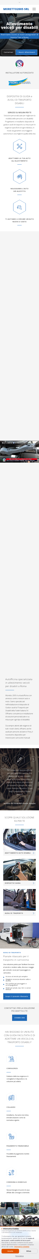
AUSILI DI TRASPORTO (14, 913)
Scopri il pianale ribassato (16, 996)
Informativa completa (21, 1247)
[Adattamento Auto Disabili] (19, 839)
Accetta (10, 1251)
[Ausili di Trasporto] (19, 900)
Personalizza (19, 1256)
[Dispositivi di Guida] (19, 870)
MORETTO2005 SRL (16, 9)
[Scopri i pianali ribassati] (19, 936)
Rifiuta (28, 1251)
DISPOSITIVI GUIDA (12, 883)
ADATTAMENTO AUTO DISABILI (18, 853)
